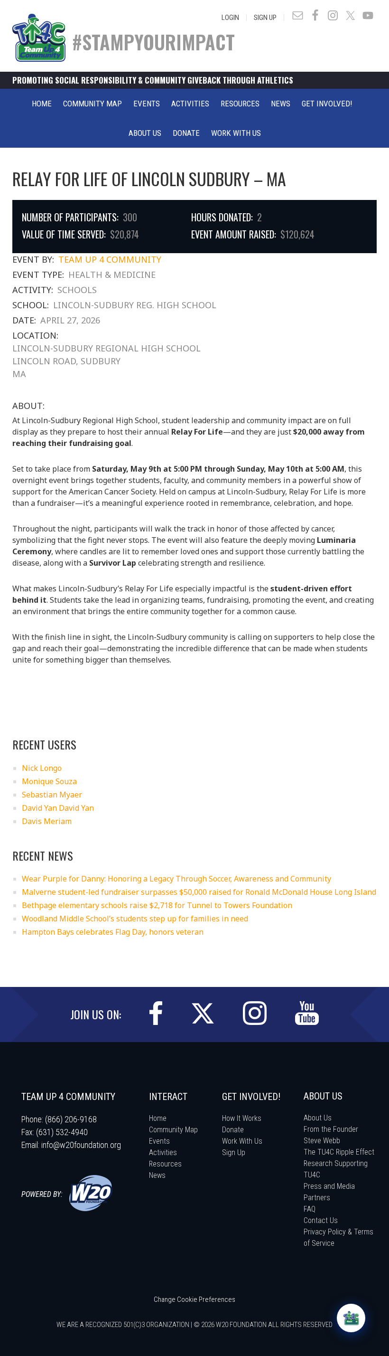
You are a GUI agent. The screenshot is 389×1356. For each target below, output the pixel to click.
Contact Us (321, 1220)
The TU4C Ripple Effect (339, 1152)
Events (159, 1141)
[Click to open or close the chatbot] (351, 1318)
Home (158, 1118)
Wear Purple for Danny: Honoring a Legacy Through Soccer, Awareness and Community (176, 878)
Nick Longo (42, 768)
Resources (165, 1163)
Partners (317, 1197)
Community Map (173, 1129)
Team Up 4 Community (109, 259)
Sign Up (265, 17)
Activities (163, 1152)
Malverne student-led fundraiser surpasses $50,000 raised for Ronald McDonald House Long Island (199, 892)
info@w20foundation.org (81, 1145)
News (157, 1175)
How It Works (241, 1118)
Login (230, 17)
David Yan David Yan (58, 808)
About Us (318, 1117)
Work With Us (242, 1141)
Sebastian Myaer (52, 794)
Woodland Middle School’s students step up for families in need (135, 918)
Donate (233, 1129)
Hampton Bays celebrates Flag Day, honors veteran (113, 932)
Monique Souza (49, 781)
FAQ (309, 1209)
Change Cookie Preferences (194, 1299)
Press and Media (329, 1186)
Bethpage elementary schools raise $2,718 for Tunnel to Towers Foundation (157, 905)
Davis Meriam (47, 821)
